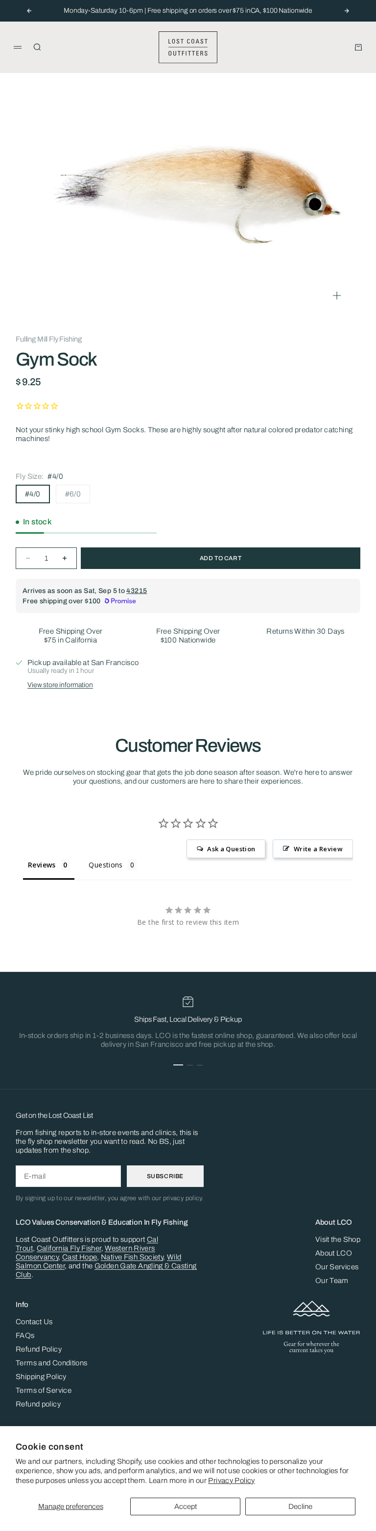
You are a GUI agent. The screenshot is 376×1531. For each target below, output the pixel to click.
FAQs (25, 1335)
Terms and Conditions (52, 1363)
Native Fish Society (132, 1257)
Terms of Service (43, 1390)
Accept (185, 1506)
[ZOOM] (337, 295)
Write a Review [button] (318, 848)
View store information (60, 685)
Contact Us (34, 1322)
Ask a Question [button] (231, 848)
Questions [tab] (105, 864)
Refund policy (38, 1404)
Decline (300, 1506)
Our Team (332, 1280)
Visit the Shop (337, 1239)
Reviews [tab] (42, 864)
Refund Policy (39, 1349)
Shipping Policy (41, 1377)
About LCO (333, 1253)
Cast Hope (79, 1257)
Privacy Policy (231, 1480)
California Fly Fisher (69, 1248)
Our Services (337, 1267)
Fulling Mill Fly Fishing (48, 339)
